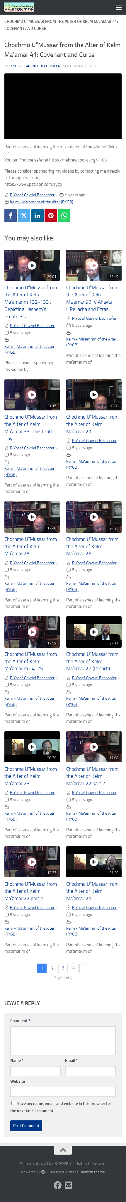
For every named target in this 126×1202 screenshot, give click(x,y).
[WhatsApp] (64, 215)
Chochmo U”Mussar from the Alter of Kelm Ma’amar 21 (92, 891)
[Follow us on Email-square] (68, 1185)
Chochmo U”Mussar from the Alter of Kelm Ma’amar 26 (92, 546)
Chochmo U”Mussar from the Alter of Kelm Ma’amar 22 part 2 (92, 776)
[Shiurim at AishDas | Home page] (24, 7)
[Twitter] (24, 215)
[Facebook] (10, 215)
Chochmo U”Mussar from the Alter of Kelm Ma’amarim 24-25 (30, 661)
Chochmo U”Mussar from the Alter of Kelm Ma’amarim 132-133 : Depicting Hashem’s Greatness (30, 302)
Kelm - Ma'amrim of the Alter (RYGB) (41, 202)
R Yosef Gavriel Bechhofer (35, 66)
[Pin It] (51, 215)
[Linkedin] (37, 215)
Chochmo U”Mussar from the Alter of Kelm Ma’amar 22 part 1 (30, 891)
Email (71, 1060)
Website (17, 1081)
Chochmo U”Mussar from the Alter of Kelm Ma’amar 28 (30, 546)
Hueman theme (92, 1172)
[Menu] (118, 7)
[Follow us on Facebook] (58, 1185)
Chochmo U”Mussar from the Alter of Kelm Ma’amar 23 (30, 776)
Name (16, 1060)
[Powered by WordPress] (43, 1172)
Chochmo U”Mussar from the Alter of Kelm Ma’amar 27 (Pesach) (92, 661)
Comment (20, 1020)
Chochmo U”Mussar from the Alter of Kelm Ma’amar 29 (92, 424)
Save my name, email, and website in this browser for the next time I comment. (60, 1107)
